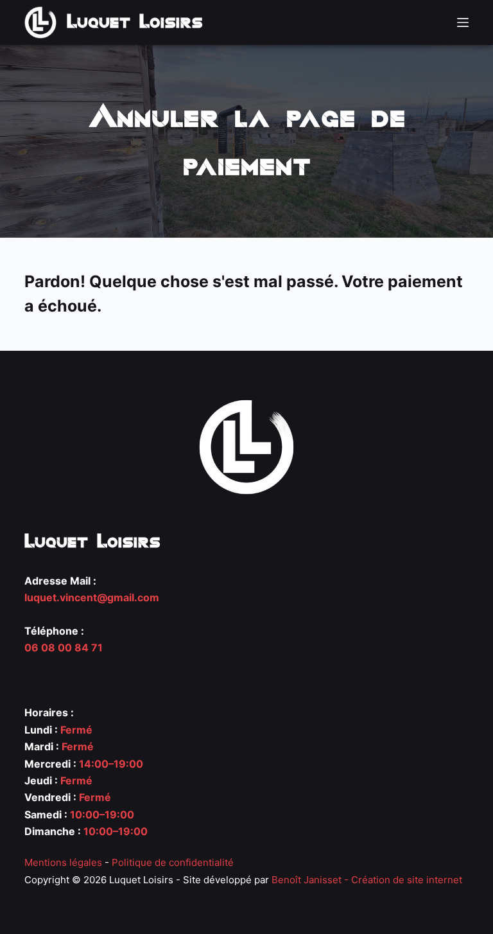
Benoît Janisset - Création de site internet (367, 880)
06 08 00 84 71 (63, 647)
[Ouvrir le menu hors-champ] (463, 22)
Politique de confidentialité (173, 862)
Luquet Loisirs (135, 22)
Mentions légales (63, 862)
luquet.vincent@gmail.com (91, 597)
